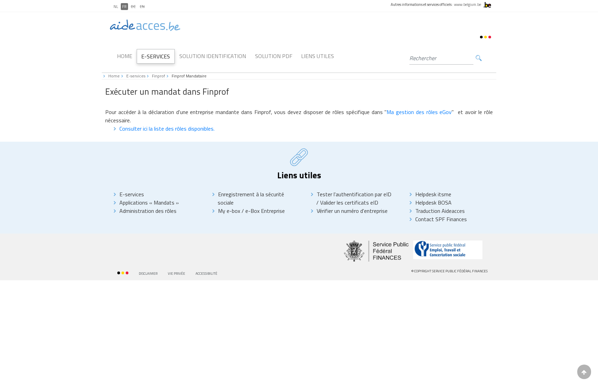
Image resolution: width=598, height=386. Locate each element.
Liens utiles (317, 56)
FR (124, 6)
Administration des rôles (147, 211)
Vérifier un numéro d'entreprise (352, 211)
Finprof (158, 76)
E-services (135, 76)
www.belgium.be (467, 4)
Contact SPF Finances (441, 219)
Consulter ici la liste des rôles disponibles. (167, 128)
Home (124, 56)
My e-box (229, 211)
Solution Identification (212, 56)
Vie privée (176, 273)
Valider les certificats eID (348, 202)
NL (116, 6)
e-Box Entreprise (264, 211)
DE (133, 6)
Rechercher (478, 58)
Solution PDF (273, 56)
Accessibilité (206, 273)
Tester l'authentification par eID (354, 194)
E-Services (155, 56)
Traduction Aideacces (440, 211)
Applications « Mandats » (149, 202)
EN (142, 6)
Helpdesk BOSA (433, 202)
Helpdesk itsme (433, 194)
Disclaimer (148, 273)
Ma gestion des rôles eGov (419, 112)
